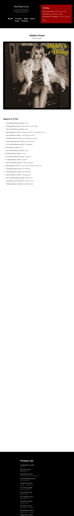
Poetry (17, 21)
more (44, 20)
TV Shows (18, 19)
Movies (10, 19)
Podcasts (24, 21)
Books (32, 19)
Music (26, 19)
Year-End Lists (21, 6)
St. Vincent (37, 38)
